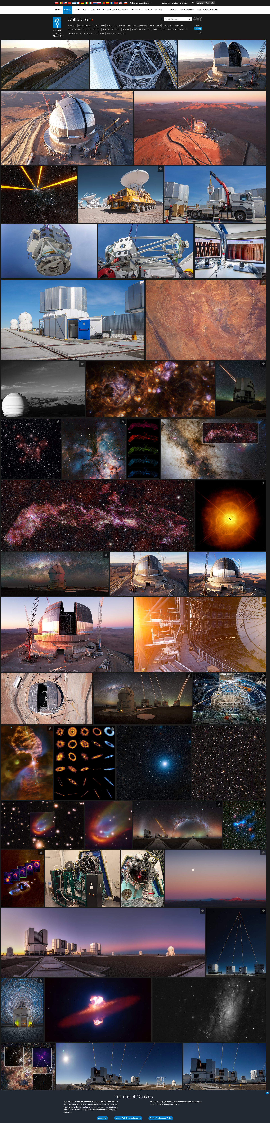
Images (67, 10)
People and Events (140, 29)
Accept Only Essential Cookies (128, 1118)
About (58, 10)
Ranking (198, 29)
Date (199, 32)
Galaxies (179, 25)
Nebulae (116, 29)
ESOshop (96, 10)
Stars (102, 33)
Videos (77, 10)
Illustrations (93, 29)
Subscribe (166, 3)
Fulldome (167, 25)
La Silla (105, 29)
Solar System (74, 33)
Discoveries (136, 10)
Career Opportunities (207, 10)
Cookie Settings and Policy (161, 1118)
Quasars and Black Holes (175, 29)
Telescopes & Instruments (115, 10)
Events (148, 10)
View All (72, 25)
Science (200, 3)
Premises (156, 29)
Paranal (126, 29)
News (85, 10)
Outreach (159, 10)
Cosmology (120, 25)
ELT (129, 25)
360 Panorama (84, 25)
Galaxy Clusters (76, 29)
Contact (175, 3)
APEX (103, 25)
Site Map (183, 3)
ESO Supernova (141, 25)
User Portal (209, 3)
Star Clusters (90, 33)
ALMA (96, 25)
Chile (109, 25)
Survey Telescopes (116, 33)
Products (172, 10)
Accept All (102, 1118)
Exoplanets (155, 25)
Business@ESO (187, 10)
